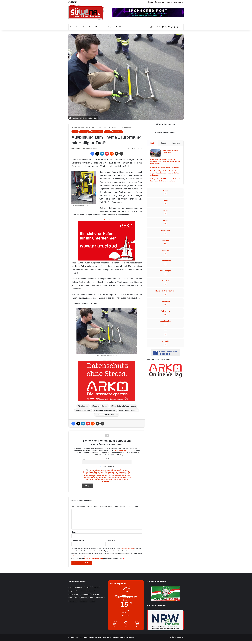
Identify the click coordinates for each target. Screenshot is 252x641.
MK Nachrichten (73, 594)
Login (150, 2)
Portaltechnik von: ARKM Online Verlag (107, 637)
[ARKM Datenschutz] (106, 381)
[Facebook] (92, 154)
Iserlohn (83, 591)
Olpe (70, 597)
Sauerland (84, 597)
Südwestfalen (99, 597)
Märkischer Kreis (96, 132)
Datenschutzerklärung (163, 2)
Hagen (71, 591)
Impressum (178, 2)
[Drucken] (121, 154)
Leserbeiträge (84, 132)
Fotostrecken (87, 27)
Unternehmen (73, 601)
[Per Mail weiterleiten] (117, 154)
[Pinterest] (107, 154)
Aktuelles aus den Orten (75, 587)
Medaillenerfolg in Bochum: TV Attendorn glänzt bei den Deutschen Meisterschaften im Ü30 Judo (164, 173)
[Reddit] (112, 154)
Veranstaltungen (107, 27)
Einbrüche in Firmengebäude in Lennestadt (164, 167)
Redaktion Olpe (77, 148)
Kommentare (176, 143)
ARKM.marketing (146, 7)
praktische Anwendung (129, 410)
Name (74, 532)
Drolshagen (96, 587)
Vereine (107, 132)
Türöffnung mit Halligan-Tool (107, 414)
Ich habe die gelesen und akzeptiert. (98, 558)
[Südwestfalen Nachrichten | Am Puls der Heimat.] (86, 12)
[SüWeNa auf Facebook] (165, 356)
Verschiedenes (121, 27)
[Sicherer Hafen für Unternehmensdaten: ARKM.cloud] (106, 240)
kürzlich (152, 143)
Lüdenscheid (91, 591)
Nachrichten (96, 594)
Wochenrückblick (108, 466)
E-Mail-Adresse (78, 540)
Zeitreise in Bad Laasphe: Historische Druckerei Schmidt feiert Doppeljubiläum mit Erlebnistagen (165, 161)
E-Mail (107, 458)
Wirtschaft (92, 601)
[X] (97, 154)
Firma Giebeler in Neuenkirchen (124, 406)
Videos (97, 27)
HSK (77, 591)
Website (111, 540)
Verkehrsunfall (83, 601)
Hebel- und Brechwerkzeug (105, 410)
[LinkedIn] (102, 154)
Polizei (76, 597)
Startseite (77, 127)
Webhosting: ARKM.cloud (127, 637)
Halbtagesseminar (83, 410)
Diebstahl (87, 587)
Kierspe (85, 127)
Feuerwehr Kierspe (100, 406)
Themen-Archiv (75, 27)
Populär (163, 143)
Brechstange (83, 406)
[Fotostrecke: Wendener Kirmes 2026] (155, 153)
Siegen (91, 597)
